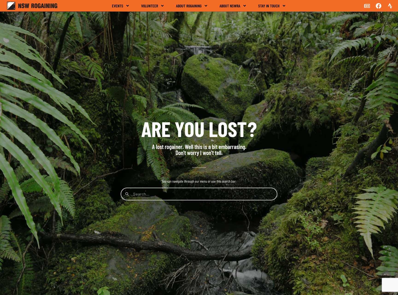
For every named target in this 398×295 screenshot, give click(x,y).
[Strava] (390, 6)
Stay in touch (269, 5)
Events (117, 5)
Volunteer (149, 5)
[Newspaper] (367, 6)
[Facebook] (378, 6)
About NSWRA (229, 5)
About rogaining (189, 5)
